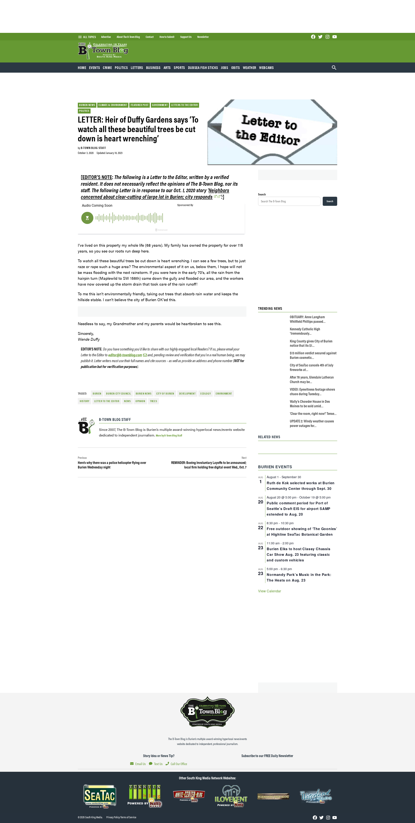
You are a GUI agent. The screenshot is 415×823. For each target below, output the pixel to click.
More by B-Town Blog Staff (169, 435)
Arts (167, 67)
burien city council (118, 393)
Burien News (87, 105)
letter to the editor (106, 401)
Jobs (224, 67)
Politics (121, 67)
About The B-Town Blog (128, 37)
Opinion (140, 401)
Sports (179, 67)
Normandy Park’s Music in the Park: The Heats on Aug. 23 (299, 577)
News (127, 401)
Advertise (106, 37)
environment (224, 393)
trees (153, 401)
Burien (97, 393)
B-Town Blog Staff (93, 147)
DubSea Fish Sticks (203, 67)
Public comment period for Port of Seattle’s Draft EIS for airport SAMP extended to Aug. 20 (298, 508)
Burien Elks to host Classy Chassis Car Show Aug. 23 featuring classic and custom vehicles (298, 554)
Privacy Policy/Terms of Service (121, 817)
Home (82, 67)
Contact (150, 37)
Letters (137, 67)
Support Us (186, 37)
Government (160, 105)
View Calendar (269, 590)
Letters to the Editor (184, 105)
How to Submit (167, 37)
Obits (235, 67)
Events (94, 67)
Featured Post (139, 105)
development (187, 393)
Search (262, 194)
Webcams (266, 67)
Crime (107, 67)
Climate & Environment (113, 105)
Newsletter (203, 37)
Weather (249, 67)
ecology (205, 393)
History (84, 401)
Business (153, 67)
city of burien (165, 393)
